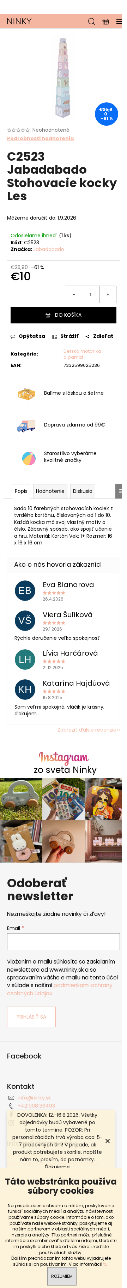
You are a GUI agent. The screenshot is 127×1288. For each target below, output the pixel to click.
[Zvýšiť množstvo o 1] (107, 294)
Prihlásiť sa (31, 1016)
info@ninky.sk (34, 1097)
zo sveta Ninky (65, 769)
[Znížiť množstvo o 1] (73, 294)
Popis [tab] (21, 491)
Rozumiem (62, 1276)
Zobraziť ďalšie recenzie (87, 729)
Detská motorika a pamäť (82, 354)
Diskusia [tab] (82, 491)
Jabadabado (48, 249)
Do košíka (68, 314)
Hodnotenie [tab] (50, 491)
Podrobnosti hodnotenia (40, 138)
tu (105, 1264)
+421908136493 (36, 1105)
